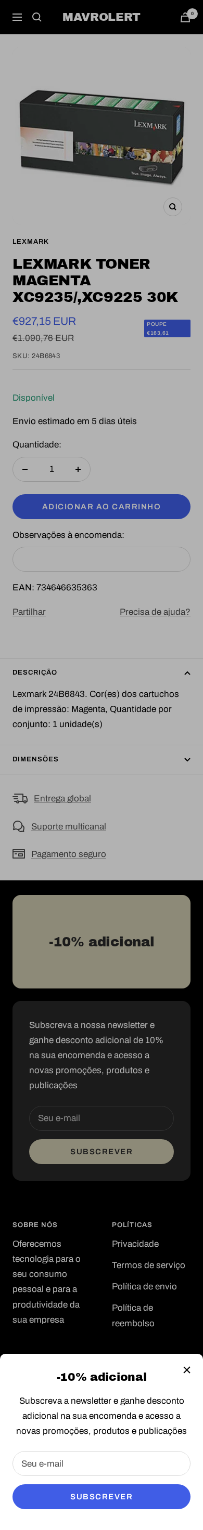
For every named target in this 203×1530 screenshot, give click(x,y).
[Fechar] (187, 1370)
